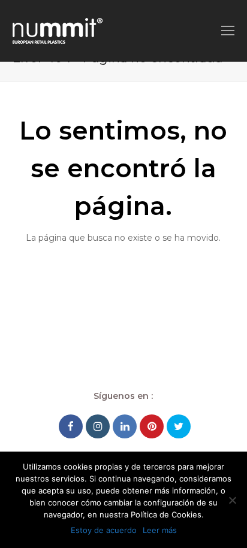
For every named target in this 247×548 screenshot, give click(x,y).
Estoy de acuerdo (104, 530)
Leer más (160, 530)
